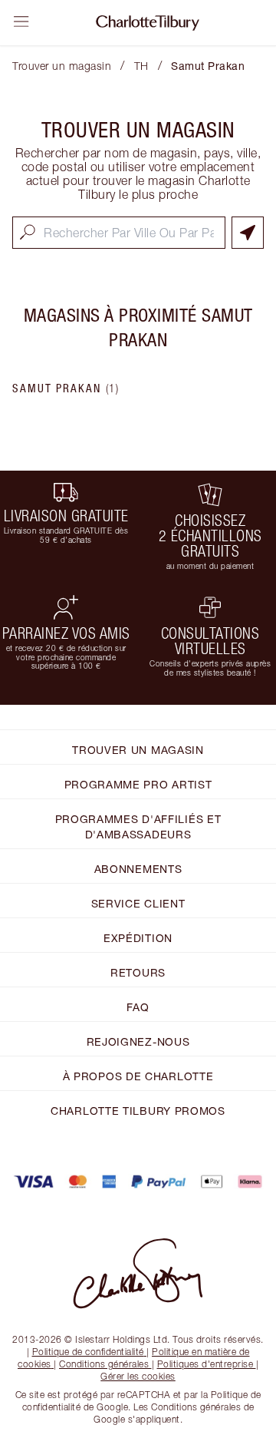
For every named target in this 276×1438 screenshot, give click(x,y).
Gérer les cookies (138, 1376)
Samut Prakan (66, 388)
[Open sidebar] (21, 21)
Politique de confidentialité (88, 1351)
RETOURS (138, 972)
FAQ (138, 1006)
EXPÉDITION (138, 937)
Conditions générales (104, 1364)
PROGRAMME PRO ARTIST (138, 784)
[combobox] (118, 233)
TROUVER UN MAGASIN (138, 749)
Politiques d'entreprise (205, 1364)
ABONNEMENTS (138, 868)
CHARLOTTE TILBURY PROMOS (138, 1110)
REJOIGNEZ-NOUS (138, 1041)
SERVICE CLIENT (138, 903)
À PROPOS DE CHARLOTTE (138, 1076)
